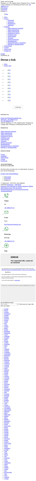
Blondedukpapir (12, 41)
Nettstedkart (10, 184)
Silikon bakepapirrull (13, 31)
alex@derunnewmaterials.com (12, 224)
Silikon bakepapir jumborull (15, 28)
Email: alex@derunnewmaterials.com (11, 118)
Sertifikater (11, 25)
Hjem (5, 17)
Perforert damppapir (13, 39)
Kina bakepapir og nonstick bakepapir (17, 186)
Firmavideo (11, 22)
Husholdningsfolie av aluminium (17, 43)
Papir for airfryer (17, 188)
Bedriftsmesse (11, 23)
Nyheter (6, 47)
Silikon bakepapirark (13, 30)
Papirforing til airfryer (14, 33)
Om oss (6, 18)
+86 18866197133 (9, 208)
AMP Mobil (17, 184)
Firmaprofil (11, 20)
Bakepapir (3, 186)
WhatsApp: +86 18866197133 (9, 119)
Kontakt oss (7, 51)
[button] (18, 107)
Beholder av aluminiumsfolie (16, 44)
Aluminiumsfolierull (6, 191)
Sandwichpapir (12, 36)
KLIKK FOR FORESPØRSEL (9, 174)
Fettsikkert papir (12, 35)
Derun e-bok (7, 49)
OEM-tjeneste (8, 46)
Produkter (7, 26)
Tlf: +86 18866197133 (7, 121)
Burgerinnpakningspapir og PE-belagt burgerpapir (14, 189)
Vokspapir (10, 38)
